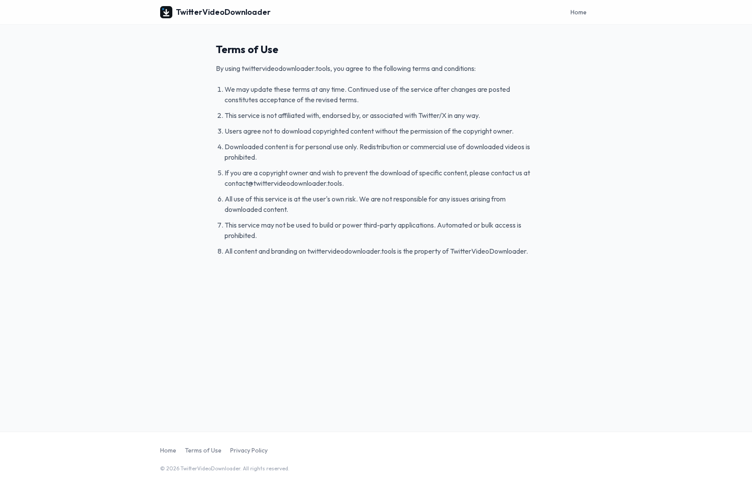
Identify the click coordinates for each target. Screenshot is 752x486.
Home (579, 12)
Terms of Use (203, 450)
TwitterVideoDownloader (223, 12)
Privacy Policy (249, 450)
